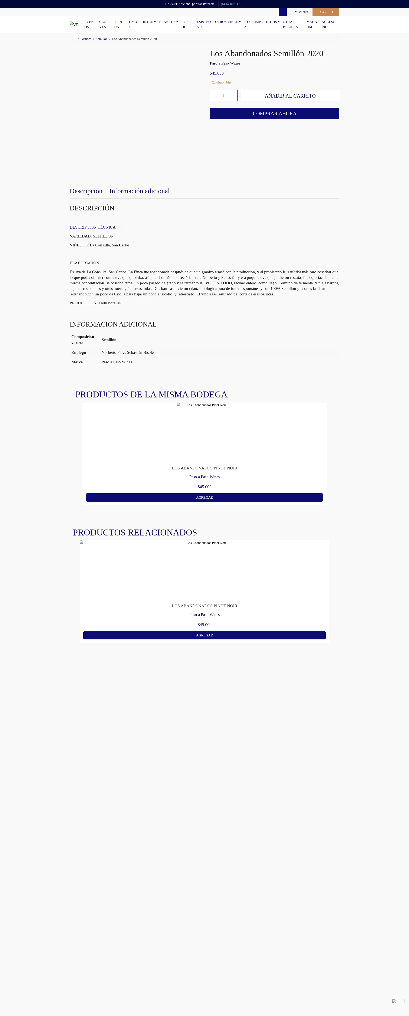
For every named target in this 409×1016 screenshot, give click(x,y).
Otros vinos (226, 22)
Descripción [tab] (86, 191)
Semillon (102, 39)
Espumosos (204, 24)
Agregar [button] (204, 497)
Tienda (118, 24)
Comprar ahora (275, 113)
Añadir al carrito (290, 96)
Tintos (147, 22)
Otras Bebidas (290, 24)
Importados (266, 22)
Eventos (90, 24)
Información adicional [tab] (139, 191)
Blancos (167, 22)
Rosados (186, 24)
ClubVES (104, 24)
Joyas (247, 24)
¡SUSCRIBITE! (231, 4)
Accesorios (329, 24)
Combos (132, 24)
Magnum (312, 24)
